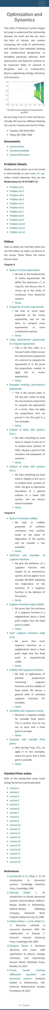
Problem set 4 (17, 199)
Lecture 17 (15, 853)
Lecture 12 (15, 833)
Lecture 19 (15, 861)
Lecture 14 (15, 841)
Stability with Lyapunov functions (26, 669)
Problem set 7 (17, 211)
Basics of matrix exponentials (25, 270)
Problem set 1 (17, 187)
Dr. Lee (41, 173)
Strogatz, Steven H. (21, 945)
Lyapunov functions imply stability (27, 604)
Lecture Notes (17, 146)
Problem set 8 (17, 215)
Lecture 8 (14, 816)
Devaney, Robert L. (23, 892)
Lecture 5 (14, 804)
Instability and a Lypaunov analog (26, 710)
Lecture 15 (15, 845)
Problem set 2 (17, 191)
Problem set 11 (17, 228)
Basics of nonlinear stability (24, 518)
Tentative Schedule (19, 150)
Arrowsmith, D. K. (19, 876)
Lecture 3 (14, 796)
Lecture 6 (14, 808)
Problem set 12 (17, 232)
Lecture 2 (14, 792)
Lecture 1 (14, 788)
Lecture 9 (14, 820)
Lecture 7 (14, 812)
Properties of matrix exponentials (27, 306)
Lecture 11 (15, 829)
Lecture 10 (15, 824)
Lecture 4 (14, 800)
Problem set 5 (17, 203)
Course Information (20, 154)
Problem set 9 (17, 219)
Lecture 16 (15, 849)
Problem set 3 (17, 195)
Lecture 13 (15, 837)
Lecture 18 (15, 857)
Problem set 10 (17, 223)
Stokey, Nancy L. (18, 921)
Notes (18, 302)
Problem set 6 (17, 207)
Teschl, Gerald (19, 970)
